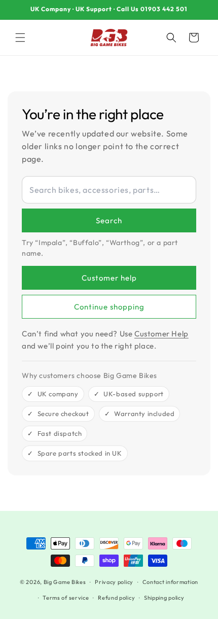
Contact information (170, 582)
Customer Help (161, 333)
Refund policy (116, 597)
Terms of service (66, 597)
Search (109, 220)
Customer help (109, 278)
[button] (20, 37)
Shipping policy (164, 597)
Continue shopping (109, 307)
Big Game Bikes (65, 582)
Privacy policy (114, 582)
